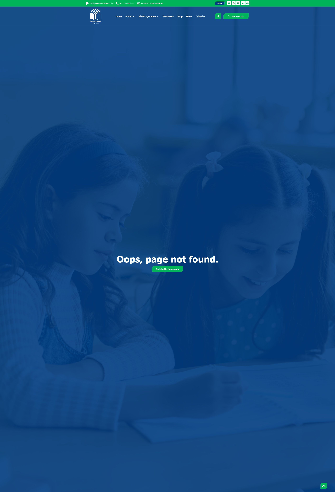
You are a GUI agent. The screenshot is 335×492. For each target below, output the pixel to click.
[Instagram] (234, 3)
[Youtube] (247, 3)
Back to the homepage (168, 269)
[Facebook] (229, 3)
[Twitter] (243, 3)
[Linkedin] (238, 3)
